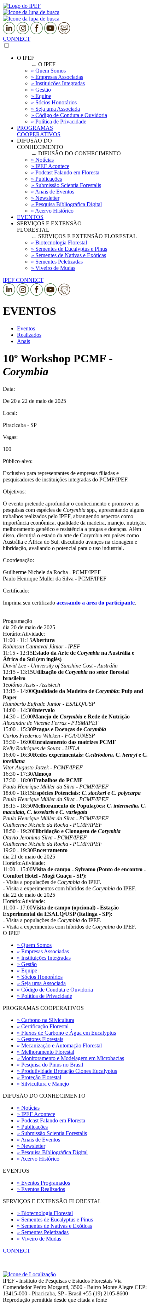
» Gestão (27, 964)
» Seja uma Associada (41, 983)
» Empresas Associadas (43, 951)
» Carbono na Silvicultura (45, 1020)
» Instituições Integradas (44, 958)
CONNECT (16, 39)
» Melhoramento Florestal (45, 1052)
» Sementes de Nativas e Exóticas (54, 1226)
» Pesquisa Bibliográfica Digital (52, 1152)
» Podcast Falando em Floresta (51, 1120)
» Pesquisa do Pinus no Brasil (50, 1065)
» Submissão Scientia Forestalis (52, 1133)
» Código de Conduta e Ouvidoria (55, 990)
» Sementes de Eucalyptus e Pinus (55, 1220)
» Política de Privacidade (44, 996)
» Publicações (32, 1127)
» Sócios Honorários (40, 977)
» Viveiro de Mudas (39, 1239)
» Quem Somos (34, 945)
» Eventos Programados (43, 1183)
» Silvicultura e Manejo (43, 1084)
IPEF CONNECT (23, 280)
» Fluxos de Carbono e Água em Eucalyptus (66, 1033)
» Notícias (28, 1108)
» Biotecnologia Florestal (45, 1213)
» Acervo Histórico (38, 1159)
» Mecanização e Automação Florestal (59, 1045)
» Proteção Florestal (39, 1077)
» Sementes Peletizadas (43, 1232)
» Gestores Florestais (40, 1039)
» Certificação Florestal (43, 1026)
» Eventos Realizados (41, 1189)
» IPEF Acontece (36, 1114)
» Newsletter (31, 1146)
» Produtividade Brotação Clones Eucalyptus (67, 1071)
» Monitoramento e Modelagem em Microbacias (70, 1058)
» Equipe (27, 970)
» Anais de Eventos (38, 1140)
